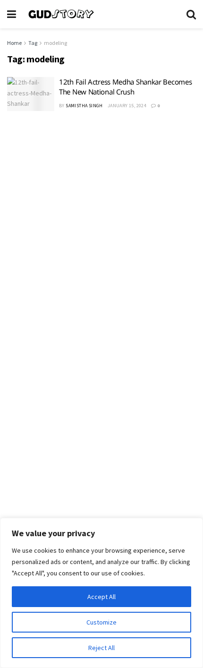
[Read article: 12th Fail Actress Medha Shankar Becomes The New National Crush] (30, 94)
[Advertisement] (101, 229)
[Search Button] (191, 14)
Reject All (101, 647)
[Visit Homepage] (101, 14)
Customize (101, 622)
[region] (101, 593)
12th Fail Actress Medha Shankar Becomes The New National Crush (125, 86)
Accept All (101, 596)
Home (14, 42)
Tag (32, 42)
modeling (55, 42)
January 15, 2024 (127, 106)
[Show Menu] (11, 14)
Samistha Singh (84, 106)
